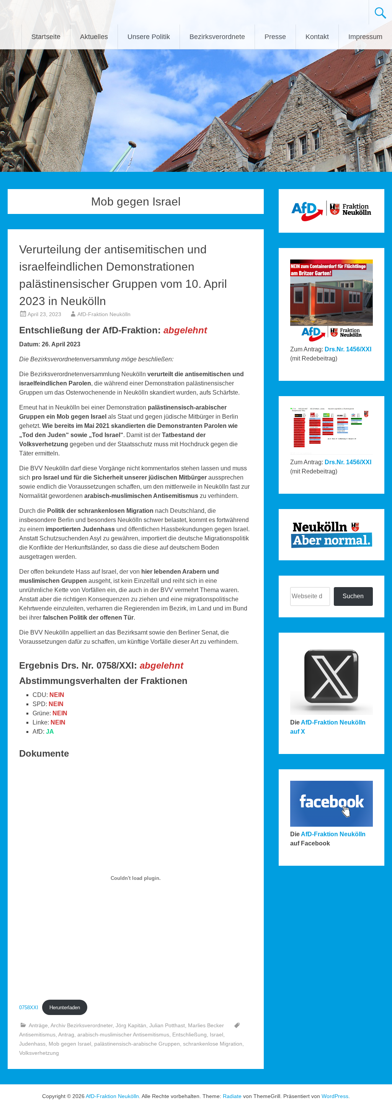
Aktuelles (94, 37)
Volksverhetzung (39, 1053)
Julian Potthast (167, 1025)
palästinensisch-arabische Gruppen (137, 1044)
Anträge (38, 1025)
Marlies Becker (206, 1025)
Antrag (66, 1034)
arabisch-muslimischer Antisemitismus (123, 1034)
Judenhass (32, 1044)
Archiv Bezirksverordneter (82, 1025)
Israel (216, 1034)
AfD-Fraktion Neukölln (104, 314)
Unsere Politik (148, 37)
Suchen (353, 596)
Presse (275, 37)
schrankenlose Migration (212, 1044)
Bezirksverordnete (217, 37)
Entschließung (189, 1034)
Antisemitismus (37, 1034)
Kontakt (317, 37)
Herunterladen (64, 1007)
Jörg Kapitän (131, 1025)
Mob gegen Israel (70, 1044)
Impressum (365, 37)
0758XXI (28, 1007)
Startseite (45, 37)
